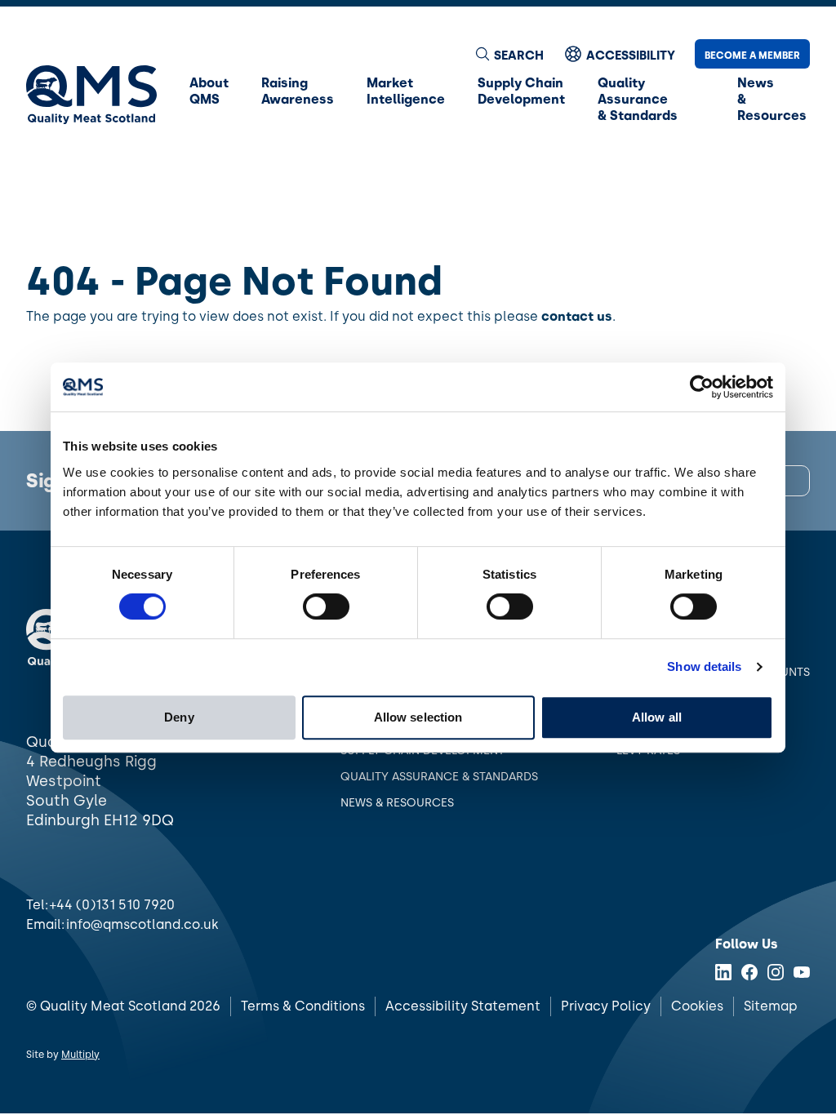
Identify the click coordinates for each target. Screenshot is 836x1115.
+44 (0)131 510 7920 (112, 905)
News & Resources (397, 803)
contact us (576, 316)
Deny (178, 717)
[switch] (326, 606)
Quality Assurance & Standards (439, 777)
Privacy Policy (606, 1006)
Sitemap (771, 1006)
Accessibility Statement (462, 1006)
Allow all (657, 717)
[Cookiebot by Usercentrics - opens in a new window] (701, 387)
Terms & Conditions (303, 1006)
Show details (704, 666)
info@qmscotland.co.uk (142, 924)
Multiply (80, 1054)
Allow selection (418, 717)
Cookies (697, 1006)
